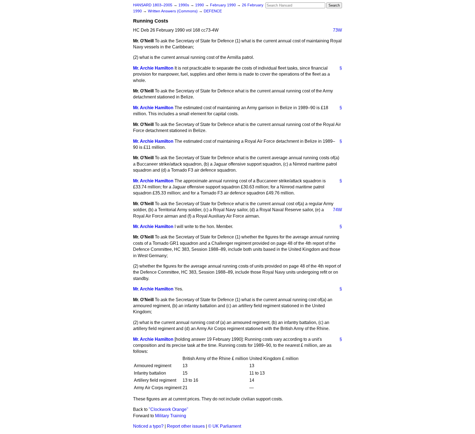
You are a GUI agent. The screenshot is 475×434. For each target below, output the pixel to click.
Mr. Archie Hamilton (153, 68)
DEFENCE (213, 11)
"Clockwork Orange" (168, 409)
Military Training (170, 415)
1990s (184, 5)
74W (337, 209)
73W (337, 30)
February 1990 (223, 5)
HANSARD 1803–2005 (152, 5)
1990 (200, 5)
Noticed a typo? (148, 426)
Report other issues (186, 426)
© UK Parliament (224, 426)
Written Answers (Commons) (173, 11)
